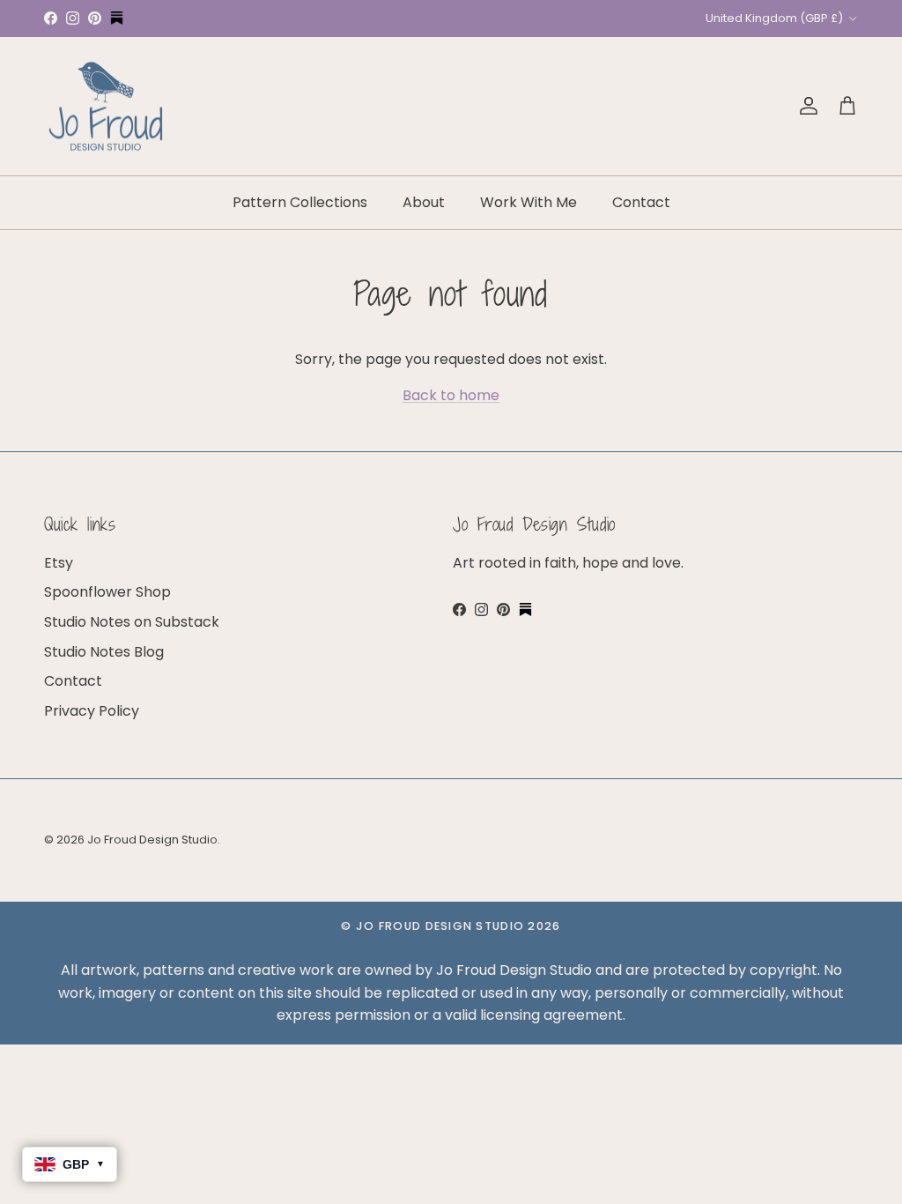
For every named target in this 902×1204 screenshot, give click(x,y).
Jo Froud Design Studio (152, 839)
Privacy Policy (91, 711)
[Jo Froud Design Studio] (105, 107)
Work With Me (528, 202)
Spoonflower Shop (107, 592)
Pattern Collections (300, 202)
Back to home (451, 395)
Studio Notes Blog (104, 652)
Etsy (58, 563)
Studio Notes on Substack (131, 622)
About (424, 202)
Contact (641, 202)
